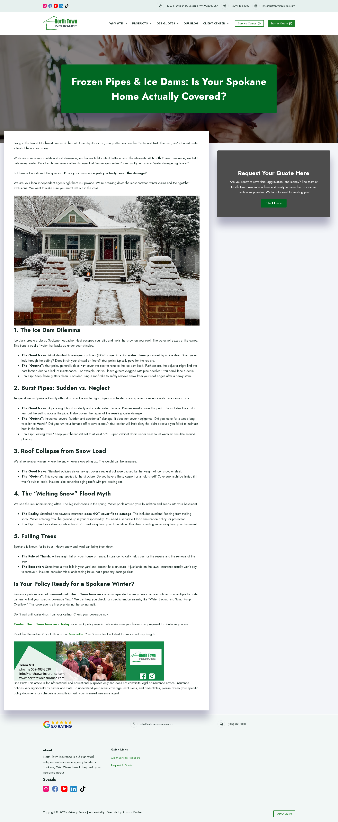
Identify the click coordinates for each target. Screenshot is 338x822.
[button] (274, 203)
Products (140, 23)
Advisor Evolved (133, 812)
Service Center (247, 23)
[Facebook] (50, 6)
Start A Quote (279, 23)
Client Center (214, 23)
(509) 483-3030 (240, 6)
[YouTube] (56, 6)
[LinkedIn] (61, 6)
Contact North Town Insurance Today (41, 624)
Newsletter (76, 634)
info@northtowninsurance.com (278, 6)
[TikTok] (67, 6)
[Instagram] (45, 6)
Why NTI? (116, 23)
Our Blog (190, 23)
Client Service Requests (125, 758)
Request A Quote (121, 765)
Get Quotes (165, 23)
